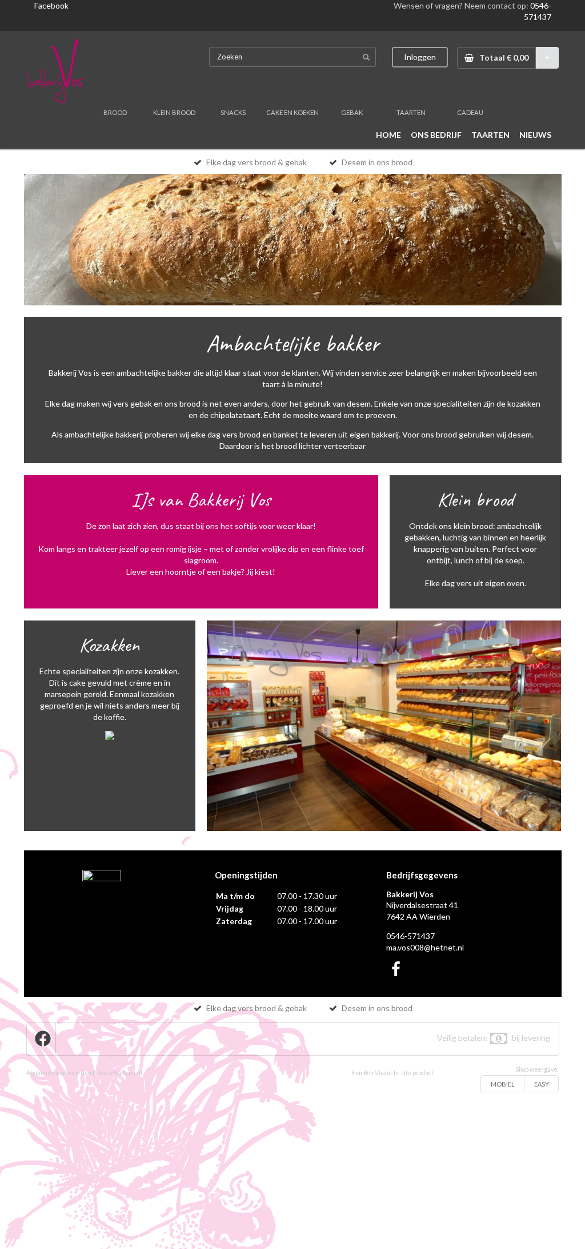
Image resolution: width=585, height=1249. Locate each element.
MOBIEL (503, 1084)
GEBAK (352, 112)
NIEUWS (535, 135)
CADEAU (470, 112)
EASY (541, 1084)
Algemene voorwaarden (58, 1072)
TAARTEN (411, 112)
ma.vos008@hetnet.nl (425, 947)
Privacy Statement (118, 1072)
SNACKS (233, 112)
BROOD (115, 112)
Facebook (51, 5)
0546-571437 (410, 936)
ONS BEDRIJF (436, 135)
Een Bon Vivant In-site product (393, 1072)
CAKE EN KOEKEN (292, 112)
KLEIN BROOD (174, 112)
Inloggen (420, 57)
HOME (388, 135)
